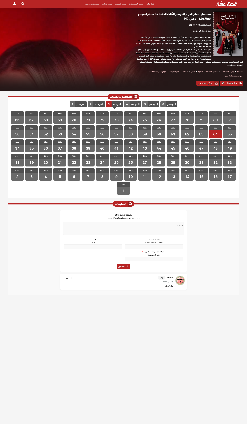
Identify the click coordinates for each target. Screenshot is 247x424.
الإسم (93, 239)
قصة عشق (150, 4)
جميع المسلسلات (136, 4)
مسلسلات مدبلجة (92, 4)
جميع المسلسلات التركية (208, 71)
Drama (240, 71)
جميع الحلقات (120, 4)
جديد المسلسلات (227, 71)
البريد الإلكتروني (154, 239)
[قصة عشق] (227, 4)
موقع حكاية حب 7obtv (157, 71)
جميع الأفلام (107, 4)
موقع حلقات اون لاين (233, 75)
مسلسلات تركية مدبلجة (179, 71)
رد (67, 278)
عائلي (193, 71)
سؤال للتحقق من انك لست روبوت (154, 251)
